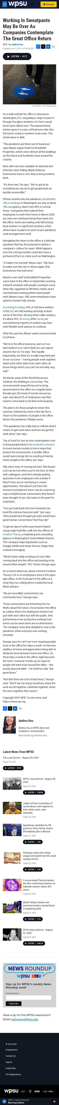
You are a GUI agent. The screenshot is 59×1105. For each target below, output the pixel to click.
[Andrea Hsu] (9, 725)
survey (26, 318)
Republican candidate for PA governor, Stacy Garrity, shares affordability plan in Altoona (38, 828)
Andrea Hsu (17, 44)
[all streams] (55, 1101)
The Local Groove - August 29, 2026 (21, 757)
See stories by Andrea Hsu (33, 735)
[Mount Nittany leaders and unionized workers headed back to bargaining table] (12, 907)
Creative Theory (12, 534)
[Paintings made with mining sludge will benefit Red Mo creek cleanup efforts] (12, 857)
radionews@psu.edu (24, 1019)
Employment (11, 1050)
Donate (50, 4)
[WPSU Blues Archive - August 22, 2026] (12, 934)
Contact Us (11, 1056)
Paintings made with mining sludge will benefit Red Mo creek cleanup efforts (39, 855)
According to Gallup (14, 307)
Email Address (13, 993)
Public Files (11, 1068)
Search (9, 1062)
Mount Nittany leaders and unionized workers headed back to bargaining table (39, 905)
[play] (4, 1101)
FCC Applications (13, 1074)
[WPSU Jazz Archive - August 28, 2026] (12, 783)
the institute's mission (41, 444)
